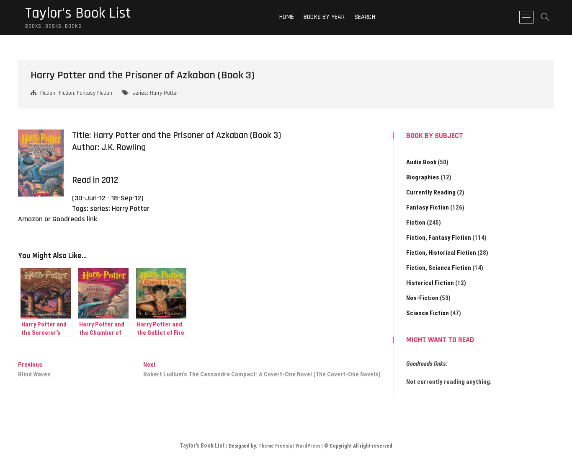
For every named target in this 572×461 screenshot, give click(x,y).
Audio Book (421, 162)
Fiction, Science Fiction (438, 268)
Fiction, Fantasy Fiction (85, 93)
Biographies (422, 177)
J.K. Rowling (123, 147)
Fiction (47, 93)
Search (365, 17)
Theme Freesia (275, 446)
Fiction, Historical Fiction (441, 252)
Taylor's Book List (78, 13)
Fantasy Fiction (427, 207)
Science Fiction (427, 313)
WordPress (308, 446)
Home (286, 17)
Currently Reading (431, 192)
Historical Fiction (430, 283)
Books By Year (324, 17)
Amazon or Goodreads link (57, 219)
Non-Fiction (422, 298)
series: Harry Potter (155, 93)
